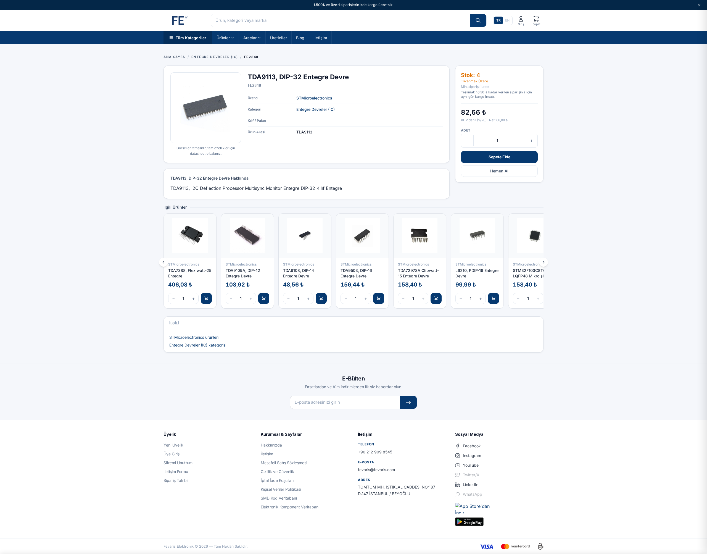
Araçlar (250, 37)
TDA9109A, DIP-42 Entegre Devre (243, 273)
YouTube (471, 465)
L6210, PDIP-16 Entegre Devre (476, 273)
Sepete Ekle (499, 156)
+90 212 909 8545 (375, 452)
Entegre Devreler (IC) (315, 109)
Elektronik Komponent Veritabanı (290, 507)
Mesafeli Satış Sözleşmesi (284, 462)
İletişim (320, 37)
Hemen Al (499, 171)
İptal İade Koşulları (277, 480)
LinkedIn (470, 484)
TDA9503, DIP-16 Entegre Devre (356, 273)
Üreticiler (278, 37)
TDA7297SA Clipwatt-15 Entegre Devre (418, 273)
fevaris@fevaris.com (376, 469)
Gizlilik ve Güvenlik (277, 471)
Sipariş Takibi (175, 480)
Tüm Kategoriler (191, 37)
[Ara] (478, 20)
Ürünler (223, 37)
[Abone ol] (408, 402)
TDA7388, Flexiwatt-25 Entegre (189, 273)
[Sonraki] (543, 262)
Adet (465, 130)
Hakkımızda (271, 445)
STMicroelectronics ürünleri (193, 337)
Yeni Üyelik (173, 445)
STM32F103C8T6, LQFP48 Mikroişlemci (533, 273)
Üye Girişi (171, 453)
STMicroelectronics (314, 98)
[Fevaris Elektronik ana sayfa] (179, 20)
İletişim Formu (175, 471)
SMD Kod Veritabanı (279, 498)
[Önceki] (163, 262)
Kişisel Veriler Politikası (281, 489)
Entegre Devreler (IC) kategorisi (197, 345)
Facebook (472, 445)
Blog (300, 37)
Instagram (472, 455)
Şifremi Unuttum (177, 462)
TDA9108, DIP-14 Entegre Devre (298, 273)
